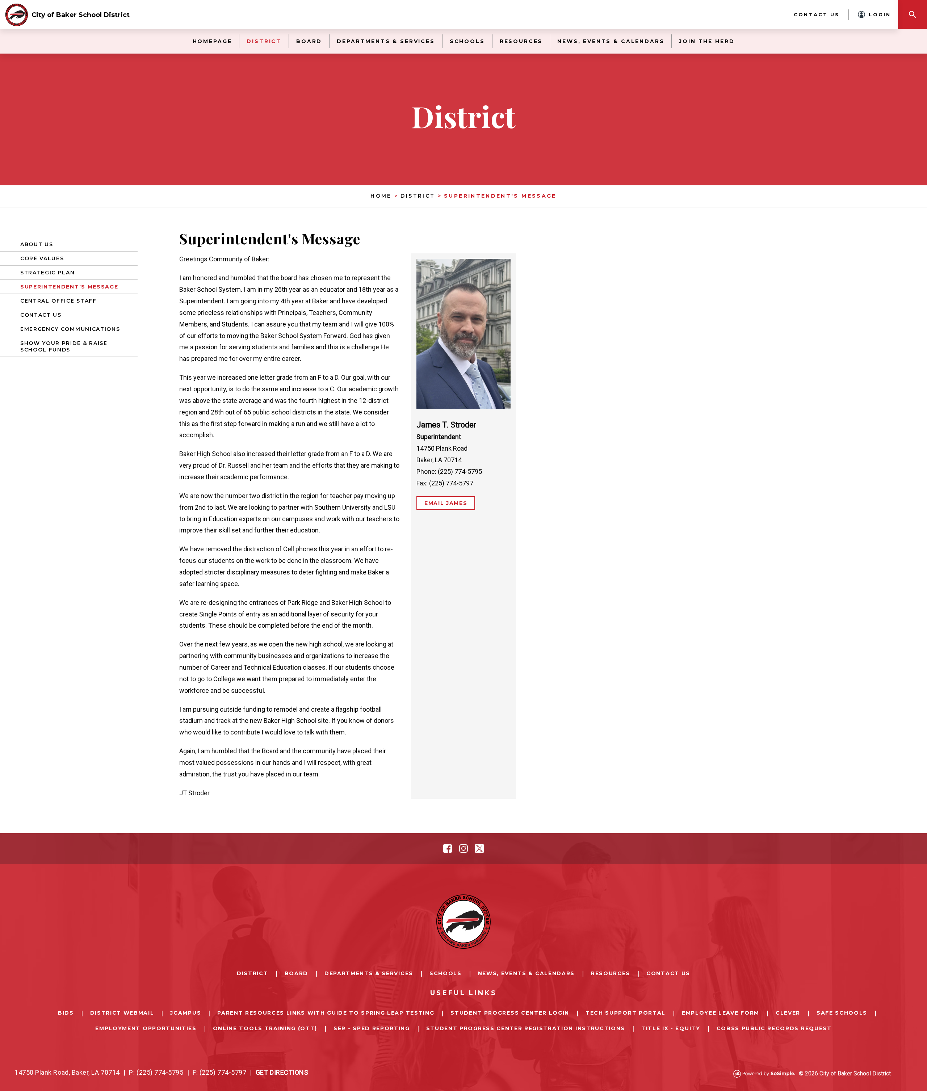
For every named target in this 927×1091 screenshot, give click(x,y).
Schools (467, 41)
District (264, 41)
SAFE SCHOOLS (842, 1013)
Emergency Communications (70, 329)
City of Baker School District (81, 15)
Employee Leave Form (720, 1013)
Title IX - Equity (670, 1028)
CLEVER (788, 1013)
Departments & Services (386, 41)
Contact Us (816, 14)
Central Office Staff (58, 301)
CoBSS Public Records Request (774, 1028)
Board (309, 41)
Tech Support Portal (626, 1013)
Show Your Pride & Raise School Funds (64, 346)
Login (880, 14)
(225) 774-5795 (160, 1072)
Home (380, 196)
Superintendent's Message (500, 196)
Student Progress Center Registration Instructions (525, 1028)
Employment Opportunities (145, 1028)
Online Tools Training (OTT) (265, 1028)
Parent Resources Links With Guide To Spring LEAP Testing (325, 1013)
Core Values (42, 258)
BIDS (66, 1013)
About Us (36, 244)
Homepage (212, 41)
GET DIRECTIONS (282, 1072)
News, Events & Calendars (610, 41)
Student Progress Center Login (509, 1013)
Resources (521, 41)
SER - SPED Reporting (372, 1028)
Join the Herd (706, 41)
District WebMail (122, 1013)
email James (445, 503)
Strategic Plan (47, 272)
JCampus (185, 1013)
